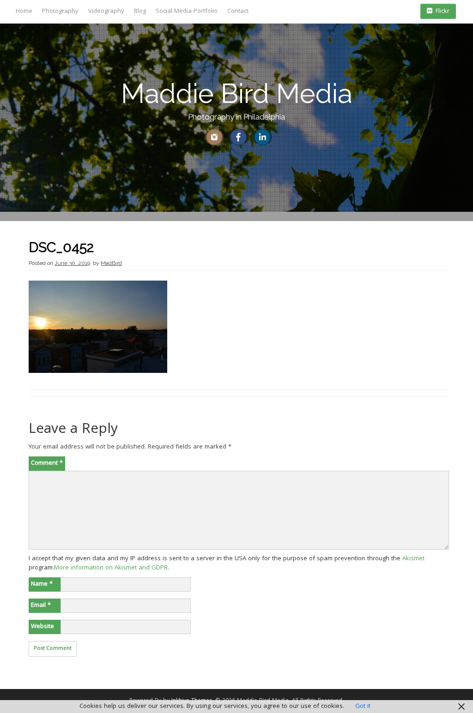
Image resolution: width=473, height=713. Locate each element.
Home (24, 11)
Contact (238, 11)
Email (41, 605)
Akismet (413, 559)
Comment (47, 463)
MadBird (111, 263)
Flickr (442, 11)
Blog (140, 11)
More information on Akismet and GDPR (111, 568)
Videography (106, 11)
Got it (362, 706)
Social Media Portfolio (187, 11)
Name (42, 584)
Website (42, 627)
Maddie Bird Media (236, 93)
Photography (60, 11)
